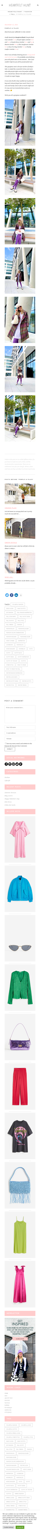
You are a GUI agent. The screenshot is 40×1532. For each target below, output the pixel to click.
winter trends (22, 685)
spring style (22, 1501)
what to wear (21, 665)
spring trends (10, 1505)
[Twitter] (17, 765)
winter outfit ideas (12, 681)
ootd (31, 649)
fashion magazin (11, 636)
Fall (13, 14)
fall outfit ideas (25, 616)
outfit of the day (11, 661)
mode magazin (10, 649)
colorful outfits (11, 1429)
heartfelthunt (15, 11)
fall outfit (20, 1445)
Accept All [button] (20, 1527)
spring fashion (19, 1493)
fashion (19, 624)
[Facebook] (6, 765)
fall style (21, 620)
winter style (10, 685)
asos (6, 1395)
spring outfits (10, 1501)
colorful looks (26, 1425)
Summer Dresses (10, 792)
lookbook (9, 644)
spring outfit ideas (24, 1497)
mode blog (20, 644)
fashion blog (10, 628)
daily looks (9, 608)
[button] (7, 595)
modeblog (22, 649)
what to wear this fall (13, 669)
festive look (24, 1465)
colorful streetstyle (13, 1437)
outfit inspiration (23, 657)
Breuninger (8, 1407)
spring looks (10, 1497)
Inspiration (21, 640)
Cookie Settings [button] (8, 1527)
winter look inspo (11, 677)
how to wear (10, 640)
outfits (23, 661)
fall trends (9, 624)
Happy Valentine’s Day (12, 799)
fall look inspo (11, 616)
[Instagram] (9, 765)
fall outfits (10, 620)
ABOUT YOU (8, 1398)
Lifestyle (7, 780)
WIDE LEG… (9, 577)
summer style (10, 1509)
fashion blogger (23, 628)
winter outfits (26, 681)
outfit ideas (10, 657)
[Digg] (20, 765)
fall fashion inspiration (24, 612)
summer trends (22, 1509)
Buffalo (7, 1405)
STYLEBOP (8, 1412)
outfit (8, 653)
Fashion (28, 11)
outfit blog (18, 653)
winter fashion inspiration (14, 673)
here (14, 40)
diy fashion (9, 612)
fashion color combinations (15, 632)
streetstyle (9, 665)
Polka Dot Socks (10, 805)
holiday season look (12, 1469)
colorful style (28, 1437)
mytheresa (8, 1410)
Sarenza (7, 1403)
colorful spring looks (13, 1433)
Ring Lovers (9, 796)
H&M (6, 1393)
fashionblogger (25, 636)
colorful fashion (17, 604)
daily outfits (21, 608)
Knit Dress (8, 802)
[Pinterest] (13, 765)
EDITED (7, 1400)
